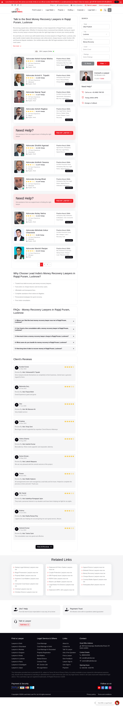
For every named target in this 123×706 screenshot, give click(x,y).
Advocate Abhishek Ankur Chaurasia (37, 231)
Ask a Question (78, 5)
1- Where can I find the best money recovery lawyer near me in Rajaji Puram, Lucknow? (40, 321)
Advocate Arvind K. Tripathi (37, 75)
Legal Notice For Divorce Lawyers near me (61, 586)
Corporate (80, 10)
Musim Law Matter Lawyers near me (60, 581)
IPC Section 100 (42, 664)
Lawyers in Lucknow (18, 658)
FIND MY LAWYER (62, 133)
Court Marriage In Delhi (44, 646)
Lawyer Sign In (67, 661)
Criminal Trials (41, 661)
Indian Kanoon (64, 5)
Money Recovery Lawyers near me (94, 573)
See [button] (16, 46)
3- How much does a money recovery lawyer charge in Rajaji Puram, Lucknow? (42, 336)
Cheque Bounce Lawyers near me (94, 576)
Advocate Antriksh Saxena (37, 162)
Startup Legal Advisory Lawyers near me (26, 568)
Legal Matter (50, 10)
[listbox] (96, 56)
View (117, 1)
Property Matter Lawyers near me (25, 575)
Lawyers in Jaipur (17, 668)
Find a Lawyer (67, 655)
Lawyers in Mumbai (18, 649)
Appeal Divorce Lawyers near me (93, 567)
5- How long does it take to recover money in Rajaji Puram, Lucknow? (38, 348)
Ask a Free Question (69, 652)
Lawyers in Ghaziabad (19, 646)
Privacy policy (91, 694)
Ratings (86, 54)
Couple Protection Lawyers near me (60, 572)
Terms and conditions (104, 694)
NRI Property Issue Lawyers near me (60, 575)
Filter (102, 63)
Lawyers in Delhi (17, 643)
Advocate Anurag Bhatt (36, 179)
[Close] (121, 2)
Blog (51, 5)
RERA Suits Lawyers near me (58, 578)
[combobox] (96, 26)
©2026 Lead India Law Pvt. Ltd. (29, 694)
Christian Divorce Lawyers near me (26, 592)
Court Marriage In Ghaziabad (46, 649)
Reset (89, 63)
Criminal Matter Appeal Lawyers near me (95, 580)
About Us (66, 643)
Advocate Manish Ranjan (37, 248)
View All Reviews (43, 547)
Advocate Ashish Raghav (37, 109)
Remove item (106, 34)
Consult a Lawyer (101, 73)
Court (85, 47)
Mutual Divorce (42, 658)
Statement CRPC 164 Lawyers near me (61, 590)
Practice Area (88, 39)
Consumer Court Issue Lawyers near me (26, 585)
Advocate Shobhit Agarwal (37, 145)
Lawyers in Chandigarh (19, 664)
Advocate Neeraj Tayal (35, 92)
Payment (65, 668)
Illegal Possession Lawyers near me (26, 572)
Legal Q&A (91, 10)
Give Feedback (67, 658)
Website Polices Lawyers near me (94, 570)
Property (60, 10)
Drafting (70, 10)
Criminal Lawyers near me (23, 589)
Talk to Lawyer (92, 5)
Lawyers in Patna (17, 661)
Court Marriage (42, 643)
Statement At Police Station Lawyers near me (60, 568)
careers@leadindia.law (89, 661)
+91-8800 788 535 (94, 92)
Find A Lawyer (36, 10)
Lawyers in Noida (17, 655)
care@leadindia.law (88, 658)
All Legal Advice (42, 668)
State (85, 24)
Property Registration (44, 652)
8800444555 (86, 655)
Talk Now (23, 624)
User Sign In (67, 664)
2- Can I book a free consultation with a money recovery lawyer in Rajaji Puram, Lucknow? (41, 329)
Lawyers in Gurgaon (18, 652)
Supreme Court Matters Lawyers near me (27, 580)
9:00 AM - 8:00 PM (88, 668)
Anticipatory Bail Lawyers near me (94, 584)
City (85, 31)
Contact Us (66, 646)
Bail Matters (41, 655)
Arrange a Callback (91, 103)
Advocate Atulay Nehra (36, 213)
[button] (105, 10)
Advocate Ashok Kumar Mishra (39, 59)
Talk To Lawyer (67, 649)
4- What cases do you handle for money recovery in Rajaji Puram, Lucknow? (41, 342)
